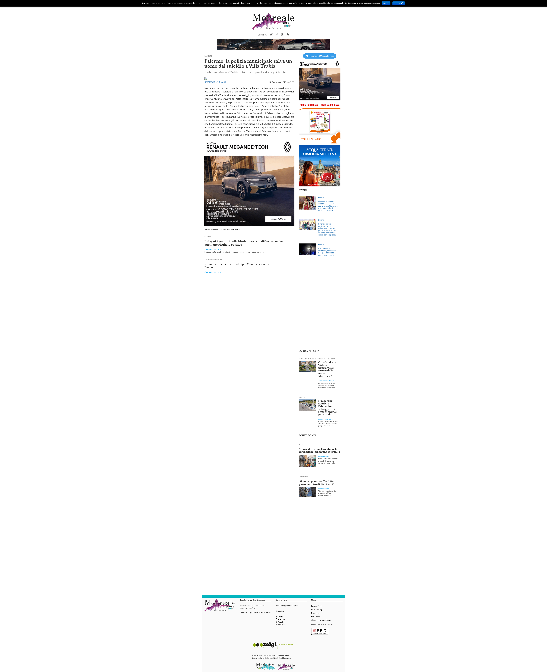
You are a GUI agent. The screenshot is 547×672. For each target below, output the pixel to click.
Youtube (280, 622)
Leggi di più (398, 3)
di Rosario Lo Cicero (215, 82)
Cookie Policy (316, 610)
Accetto (386, 3)
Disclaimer (315, 613)
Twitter (280, 617)
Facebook (281, 619)
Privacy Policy (316, 606)
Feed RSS (281, 625)
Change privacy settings (320, 620)
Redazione (315, 617)
